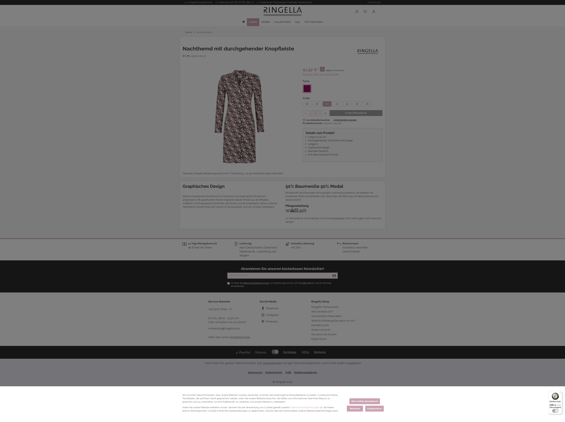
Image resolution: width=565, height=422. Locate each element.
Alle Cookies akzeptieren (364, 401)
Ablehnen (355, 408)
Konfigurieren (374, 408)
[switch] (555, 411)
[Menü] (560, 393)
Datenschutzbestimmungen (304, 407)
